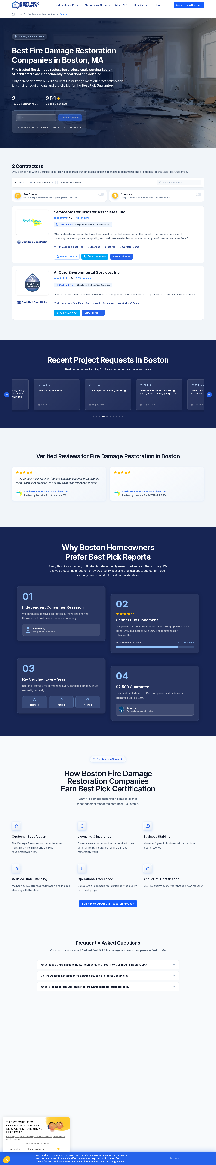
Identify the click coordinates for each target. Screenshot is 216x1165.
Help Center (141, 5)
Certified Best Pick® (70, 182)
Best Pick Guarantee (97, 85)
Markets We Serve (96, 5)
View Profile (120, 256)
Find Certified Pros (66, 5)
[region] (108, 394)
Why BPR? (120, 5)
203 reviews (83, 278)
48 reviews (82, 217)
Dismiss (174, 1158)
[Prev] (6, 394)
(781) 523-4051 (68, 312)
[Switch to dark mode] (168, 4)
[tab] (93, 416)
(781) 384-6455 (97, 256)
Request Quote (68, 256)
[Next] (209, 394)
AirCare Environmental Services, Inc (87, 272)
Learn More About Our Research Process (108, 903)
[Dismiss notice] (182, 1158)
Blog (158, 5)
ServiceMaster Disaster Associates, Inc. (90, 212)
